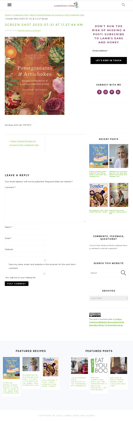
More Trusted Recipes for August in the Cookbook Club (57, 15)
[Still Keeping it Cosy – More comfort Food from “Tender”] (98, 195)
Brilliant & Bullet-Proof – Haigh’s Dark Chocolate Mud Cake (118, 382)
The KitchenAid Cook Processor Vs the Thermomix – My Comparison (79, 382)
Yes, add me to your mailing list (20, 277)
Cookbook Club (20, 15)
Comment (10, 187)
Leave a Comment (33, 30)
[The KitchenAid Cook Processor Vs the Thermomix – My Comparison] (79, 365)
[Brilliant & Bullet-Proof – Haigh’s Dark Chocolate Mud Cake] (118, 365)
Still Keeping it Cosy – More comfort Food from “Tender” (98, 211)
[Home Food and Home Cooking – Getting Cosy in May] (118, 195)
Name (8, 227)
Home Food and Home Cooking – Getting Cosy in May (118, 212)
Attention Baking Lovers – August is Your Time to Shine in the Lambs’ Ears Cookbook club (98, 174)
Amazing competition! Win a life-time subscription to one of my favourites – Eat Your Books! (99, 384)
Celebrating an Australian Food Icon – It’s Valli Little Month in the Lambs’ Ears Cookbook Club (118, 174)
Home (8, 15)
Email (8, 238)
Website (9, 249)
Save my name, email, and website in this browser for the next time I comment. (42, 266)
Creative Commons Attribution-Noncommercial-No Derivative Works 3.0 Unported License (106, 322)
